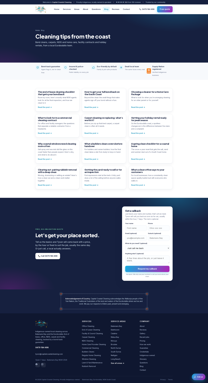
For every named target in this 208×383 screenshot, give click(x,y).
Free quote (165, 9)
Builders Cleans (88, 352)
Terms (170, 379)
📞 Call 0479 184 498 (47, 256)
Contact (126, 9)
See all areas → (117, 363)
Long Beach (115, 359)
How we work (145, 344)
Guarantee (144, 348)
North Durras (116, 348)
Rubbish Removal (89, 366)
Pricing (142, 341)
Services (67, 9)
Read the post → (45, 107)
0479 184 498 (148, 9)
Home (56, 9)
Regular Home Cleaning (91, 355)
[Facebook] (37, 365)
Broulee (114, 344)
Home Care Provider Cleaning (94, 344)
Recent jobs (144, 337)
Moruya (114, 341)
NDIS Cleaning (87, 341)
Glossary (143, 359)
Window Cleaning (89, 359)
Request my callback (147, 269)
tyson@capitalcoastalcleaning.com (49, 354)
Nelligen (114, 355)
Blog (106, 9)
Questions (96, 9)
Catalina (114, 333)
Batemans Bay (116, 326)
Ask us (200, 377)
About (85, 9)
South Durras (116, 352)
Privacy (163, 379)
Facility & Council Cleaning (92, 333)
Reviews (115, 9)
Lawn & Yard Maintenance (92, 363)
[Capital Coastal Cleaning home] (40, 9)
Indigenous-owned (147, 355)
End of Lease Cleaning (91, 330)
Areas (76, 9)
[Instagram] (43, 365)
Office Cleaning (88, 326)
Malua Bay (115, 337)
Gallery (142, 333)
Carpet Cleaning (88, 337)
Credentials (144, 352)
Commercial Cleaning (90, 348)
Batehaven (115, 330)
